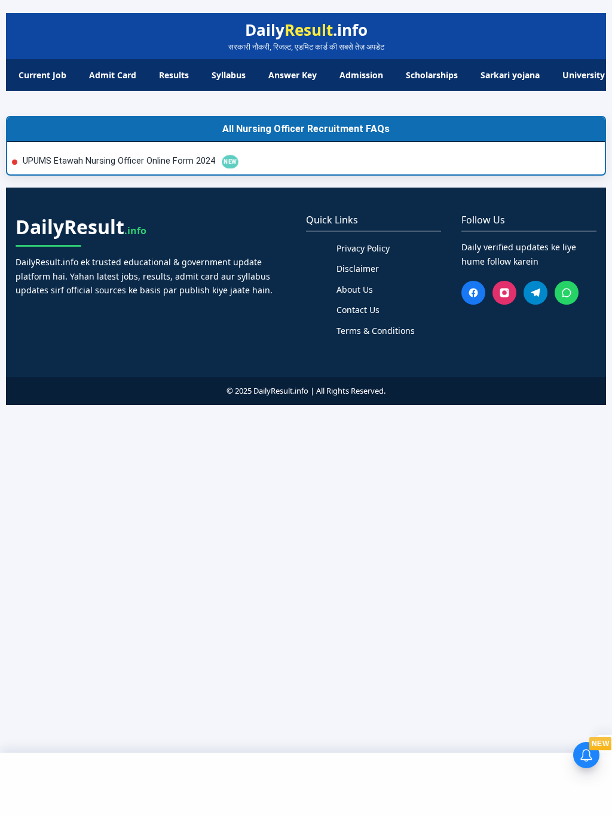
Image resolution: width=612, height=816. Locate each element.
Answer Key (292, 75)
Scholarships (432, 75)
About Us (354, 289)
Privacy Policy (363, 248)
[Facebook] (473, 293)
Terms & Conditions (375, 330)
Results (174, 75)
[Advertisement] (306, 782)
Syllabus (229, 75)
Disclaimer (357, 268)
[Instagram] (504, 293)
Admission (361, 75)
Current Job (42, 75)
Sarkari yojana (510, 75)
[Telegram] (535, 293)
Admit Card (112, 75)
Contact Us (358, 309)
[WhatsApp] (567, 293)
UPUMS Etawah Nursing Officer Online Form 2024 (120, 161)
